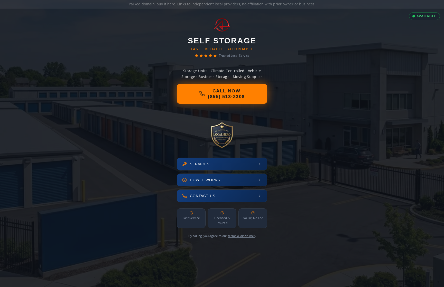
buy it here (165, 4)
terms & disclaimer (241, 236)
